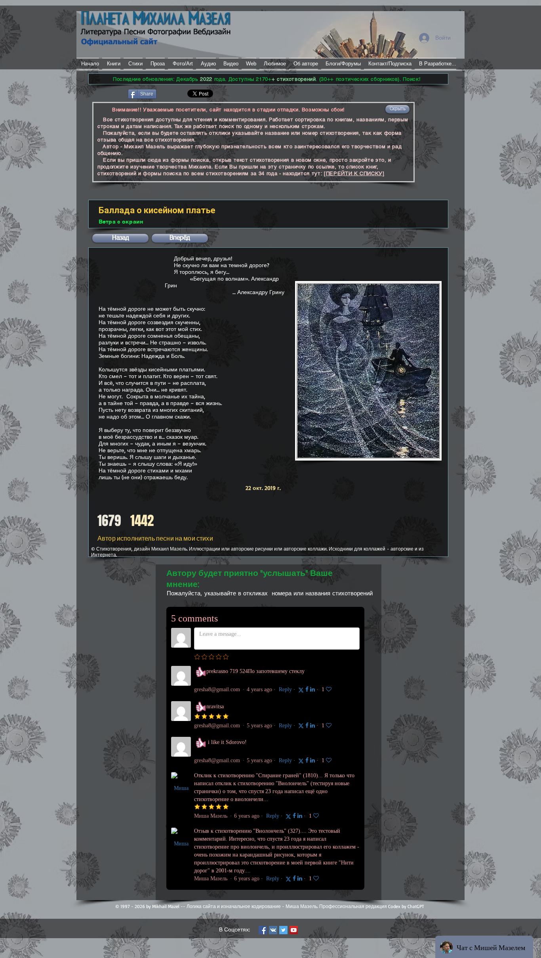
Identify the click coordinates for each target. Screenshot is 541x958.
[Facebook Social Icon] (263, 930)
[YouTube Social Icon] (294, 930)
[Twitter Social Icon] (283, 930)
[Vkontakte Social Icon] (273, 930)
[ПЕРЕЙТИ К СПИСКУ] (354, 173)
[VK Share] (181, 93)
